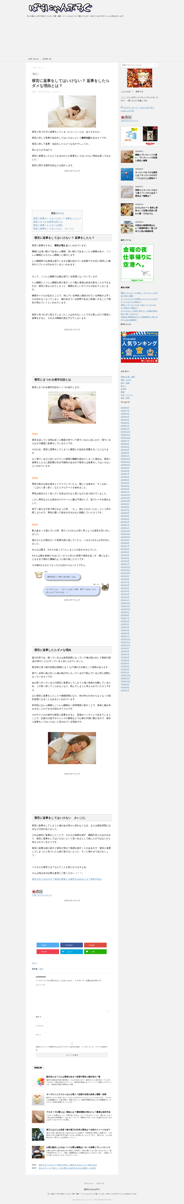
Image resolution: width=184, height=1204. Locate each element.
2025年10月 (125, 438)
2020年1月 (125, 636)
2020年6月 (125, 621)
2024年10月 (125, 465)
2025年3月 (125, 453)
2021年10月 (125, 573)
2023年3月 (125, 522)
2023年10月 (125, 501)
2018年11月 (125, 678)
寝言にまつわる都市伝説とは (48, 222)
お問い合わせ (33, 59)
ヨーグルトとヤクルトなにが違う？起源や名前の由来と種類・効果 (76, 1094)
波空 (41, 969)
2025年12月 (125, 432)
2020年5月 (125, 624)
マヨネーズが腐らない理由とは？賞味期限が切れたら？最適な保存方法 (78, 1112)
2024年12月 (125, 459)
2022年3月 (125, 558)
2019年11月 (125, 642)
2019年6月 (125, 657)
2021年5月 (125, 588)
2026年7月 (125, 411)
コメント (40, 985)
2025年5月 (125, 447)
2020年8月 (125, 615)
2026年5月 (125, 417)
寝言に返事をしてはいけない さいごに (53, 228)
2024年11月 (125, 462)
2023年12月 (125, 495)
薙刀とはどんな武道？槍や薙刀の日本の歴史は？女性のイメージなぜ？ (78, 1130)
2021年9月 (125, 576)
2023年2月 (125, 525)
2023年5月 (125, 516)
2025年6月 (125, 444)
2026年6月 (125, 414)
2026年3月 (125, 423)
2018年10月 (125, 681)
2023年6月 (125, 513)
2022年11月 (125, 534)
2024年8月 (125, 471)
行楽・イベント (127, 395)
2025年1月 (125, 456)
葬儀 (122, 392)
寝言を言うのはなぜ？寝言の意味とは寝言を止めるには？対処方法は (67, 879)
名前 (38, 1017)
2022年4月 (125, 555)
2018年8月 (125, 687)
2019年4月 (125, 663)
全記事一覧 (47, 59)
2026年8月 (125, 408)
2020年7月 (125, 618)
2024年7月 (125, 474)
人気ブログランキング (42, 895)
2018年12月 (125, 675)
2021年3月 (125, 594)
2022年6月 (125, 549)
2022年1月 (125, 564)
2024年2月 (125, 489)
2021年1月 (125, 600)
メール (39, 1026)
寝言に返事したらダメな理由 (48, 225)
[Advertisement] (92, 37)
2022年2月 (125, 561)
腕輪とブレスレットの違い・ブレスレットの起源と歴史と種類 (146, 158)
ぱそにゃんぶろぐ (92, 1189)
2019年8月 (125, 651)
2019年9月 (125, 648)
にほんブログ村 (127, 111)
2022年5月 (125, 552)
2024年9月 (125, 468)
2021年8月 (125, 579)
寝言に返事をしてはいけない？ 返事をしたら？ (57, 218)
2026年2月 (125, 426)
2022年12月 (125, 531)
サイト (38, 1035)
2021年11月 (125, 570)
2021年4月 (125, 591)
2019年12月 (125, 639)
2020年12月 (125, 603)
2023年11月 (125, 498)
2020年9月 (125, 612)
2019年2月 (125, 669)
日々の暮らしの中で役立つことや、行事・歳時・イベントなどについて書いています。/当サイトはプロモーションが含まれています (92, 1194)
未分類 (123, 389)
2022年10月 (125, 537)
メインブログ (126, 97)
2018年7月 (125, 690)
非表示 (60, 213)
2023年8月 (125, 507)
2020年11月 (125, 606)
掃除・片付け (126, 380)
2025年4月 (125, 450)
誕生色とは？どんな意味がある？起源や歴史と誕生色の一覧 (73, 1077)
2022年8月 (125, 543)
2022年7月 (125, 546)
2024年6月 (125, 477)
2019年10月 (125, 645)
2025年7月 (125, 441)
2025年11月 (125, 435)
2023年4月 (125, 519)
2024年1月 (125, 492)
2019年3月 (125, 666)
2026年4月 (125, 420)
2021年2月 (125, 597)
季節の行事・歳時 (128, 377)
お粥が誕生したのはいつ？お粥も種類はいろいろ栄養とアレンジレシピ (78, 1147)
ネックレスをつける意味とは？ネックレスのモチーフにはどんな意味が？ (146, 175)
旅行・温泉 (125, 383)
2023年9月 (125, 504)
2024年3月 (125, 486)
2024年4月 (125, 483)
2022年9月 (125, 540)
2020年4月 (125, 627)
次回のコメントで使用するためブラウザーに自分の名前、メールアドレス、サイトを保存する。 (72, 1048)
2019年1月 (125, 672)
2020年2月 (125, 633)
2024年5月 (125, 480)
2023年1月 (125, 528)
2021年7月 (125, 582)
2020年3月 (125, 630)
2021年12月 (125, 567)
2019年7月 (125, 654)
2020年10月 (125, 609)
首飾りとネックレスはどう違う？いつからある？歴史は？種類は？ (146, 193)
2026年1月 (125, 429)
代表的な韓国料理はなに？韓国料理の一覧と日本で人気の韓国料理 (146, 228)
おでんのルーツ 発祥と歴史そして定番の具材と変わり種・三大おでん (146, 211)
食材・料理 (125, 398)
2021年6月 (125, 585)
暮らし (34, 963)
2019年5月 (125, 660)
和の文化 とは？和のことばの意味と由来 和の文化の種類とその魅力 (67, 1168)
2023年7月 (125, 510)
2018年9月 (125, 684)
